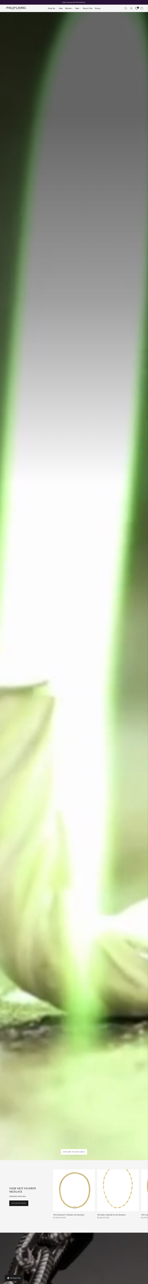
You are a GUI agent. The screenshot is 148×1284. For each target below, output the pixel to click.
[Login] (131, 8)
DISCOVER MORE (19, 1203)
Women (68, 8)
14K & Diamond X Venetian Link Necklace (68, 1215)
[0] (136, 8)
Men (77, 8)
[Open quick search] (125, 8)
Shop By (51, 8)
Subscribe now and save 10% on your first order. (74, 2)
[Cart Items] (141, 8)
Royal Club (87, 8)
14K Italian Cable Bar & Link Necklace (111, 1215)
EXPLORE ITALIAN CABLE (74, 1152)
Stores (97, 8)
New (61, 8)
